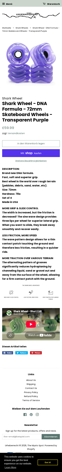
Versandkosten (16, 133)
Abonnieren (50, 436)
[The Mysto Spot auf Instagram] (37, 415)
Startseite (6, 28)
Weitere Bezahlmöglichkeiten (31, 160)
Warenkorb (53, 4)
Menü (9, 4)
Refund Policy (31, 396)
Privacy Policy (31, 392)
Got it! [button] (48, 462)
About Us (31, 380)
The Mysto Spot (35, 445)
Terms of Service (31, 400)
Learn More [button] (10, 467)
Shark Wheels (22, 28)
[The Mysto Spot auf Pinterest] (31, 415)
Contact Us (31, 388)
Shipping (31, 384)
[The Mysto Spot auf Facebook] (25, 415)
